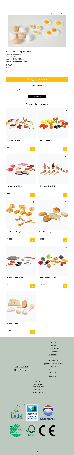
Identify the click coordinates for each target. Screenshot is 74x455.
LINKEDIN (54, 355)
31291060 (38, 390)
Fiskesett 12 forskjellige (15, 278)
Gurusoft (37, 452)
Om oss (53, 367)
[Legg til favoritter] (33, 110)
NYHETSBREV (54, 346)
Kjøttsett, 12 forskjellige (15, 186)
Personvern (53, 370)
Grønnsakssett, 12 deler (47, 278)
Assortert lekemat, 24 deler (17, 140)
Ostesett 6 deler (12, 323)
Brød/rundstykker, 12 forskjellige (18, 232)
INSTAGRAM (54, 349)
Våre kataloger (21, 370)
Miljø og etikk (53, 373)
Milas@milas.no (38, 393)
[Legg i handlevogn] (32, 149)
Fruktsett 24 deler (45, 140)
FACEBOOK (54, 352)
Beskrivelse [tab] (37, 96)
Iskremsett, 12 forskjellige (48, 186)
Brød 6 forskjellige (45, 232)
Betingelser (53, 376)
